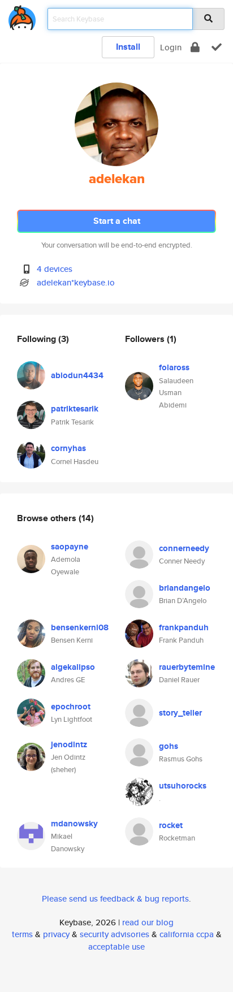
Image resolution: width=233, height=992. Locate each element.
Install (128, 46)
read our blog (148, 922)
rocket (171, 825)
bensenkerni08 (80, 627)
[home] (22, 15)
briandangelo (184, 588)
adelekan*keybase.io (76, 282)
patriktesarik (74, 408)
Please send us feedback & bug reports (115, 898)
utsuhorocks (182, 785)
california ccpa (186, 934)
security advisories (114, 934)
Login (171, 47)
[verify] (217, 47)
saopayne (69, 546)
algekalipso (73, 667)
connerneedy (184, 548)
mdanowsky (74, 823)
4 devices (54, 269)
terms (22, 934)
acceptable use (116, 946)
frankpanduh (184, 627)
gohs (168, 746)
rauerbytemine (187, 667)
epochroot (70, 706)
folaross (174, 367)
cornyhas (68, 448)
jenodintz (69, 744)
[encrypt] (195, 47)
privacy (56, 934)
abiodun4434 (77, 375)
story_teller (180, 713)
